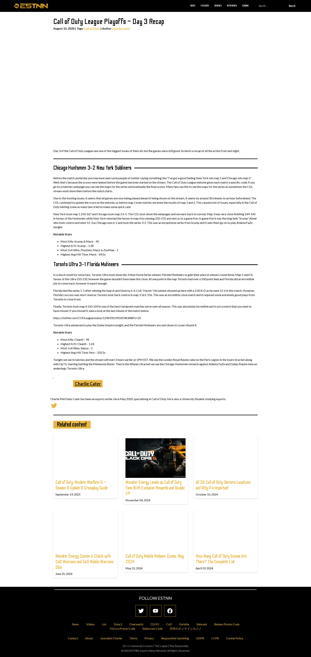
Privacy (149, 638)
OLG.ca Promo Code (122, 628)
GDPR (200, 638)
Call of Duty (92, 28)
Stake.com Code (152, 628)
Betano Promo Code (226, 624)
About (89, 638)
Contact (73, 638)
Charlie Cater (121, 28)
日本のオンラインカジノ (185, 628)
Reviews (218, 6)
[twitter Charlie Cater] (54, 405)
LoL (104, 624)
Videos (90, 624)
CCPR (215, 638)
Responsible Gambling (175, 638)
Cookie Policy (234, 638)
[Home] (31, 5)
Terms (133, 638)
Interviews (232, 6)
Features (205, 6)
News (192, 6)
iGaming (245, 6)
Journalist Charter (111, 638)
